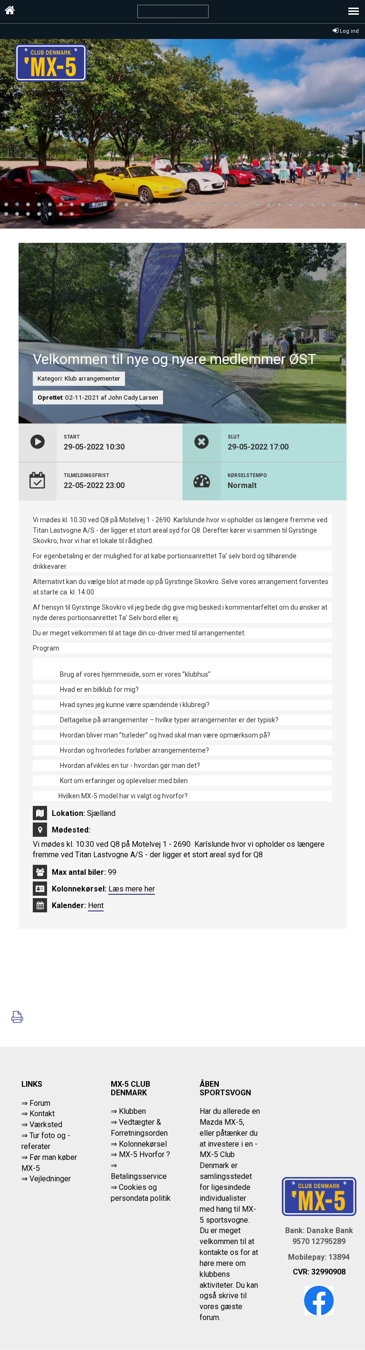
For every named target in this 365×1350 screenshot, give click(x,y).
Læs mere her (131, 888)
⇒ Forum (35, 1103)
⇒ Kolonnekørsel (139, 1144)
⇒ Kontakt (38, 1113)
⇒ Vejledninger (46, 1178)
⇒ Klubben (128, 1111)
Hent (96, 905)
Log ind (348, 31)
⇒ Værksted (41, 1124)
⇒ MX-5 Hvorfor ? (140, 1154)
